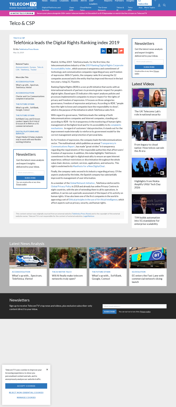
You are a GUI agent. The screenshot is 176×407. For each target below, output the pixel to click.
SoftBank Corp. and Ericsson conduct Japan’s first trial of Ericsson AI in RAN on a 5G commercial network (28, 122)
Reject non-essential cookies (26, 392)
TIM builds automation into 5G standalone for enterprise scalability (147, 220)
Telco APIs (130, 8)
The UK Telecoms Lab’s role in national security (147, 113)
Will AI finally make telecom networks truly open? (67, 277)
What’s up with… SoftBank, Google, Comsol (27, 108)
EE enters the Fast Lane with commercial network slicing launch (148, 278)
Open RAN (71, 8)
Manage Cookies (26, 397)
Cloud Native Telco (85, 8)
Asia (140, 7)
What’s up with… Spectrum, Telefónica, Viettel (27, 86)
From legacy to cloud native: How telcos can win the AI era (149, 147)
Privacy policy (21, 184)
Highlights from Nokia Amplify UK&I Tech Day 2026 (147, 184)
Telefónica (24, 69)
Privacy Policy (64, 186)
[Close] (47, 369)
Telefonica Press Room (29, 49)
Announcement (22, 67)
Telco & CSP (22, 23)
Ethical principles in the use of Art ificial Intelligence (93, 199)
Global (54, 186)
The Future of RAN (25, 104)
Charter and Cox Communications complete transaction (30, 97)
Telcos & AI (120, 8)
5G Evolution (138, 272)
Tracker (33, 69)
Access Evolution (25, 81)
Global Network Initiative (82, 183)
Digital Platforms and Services (51, 8)
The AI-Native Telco (62, 272)
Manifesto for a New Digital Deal (89, 166)
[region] (26, 385)
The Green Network (102, 8)
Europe (33, 67)
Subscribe (30, 178)
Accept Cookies (26, 386)
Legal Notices (88, 216)
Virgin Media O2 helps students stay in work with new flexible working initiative (29, 139)
